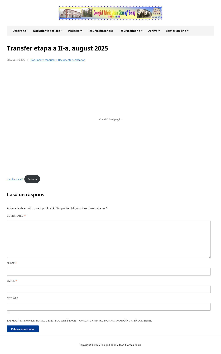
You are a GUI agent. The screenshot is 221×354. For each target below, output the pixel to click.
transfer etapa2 (15, 179)
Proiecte (73, 31)
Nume (12, 263)
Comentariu (16, 215)
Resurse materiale (100, 31)
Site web (12, 298)
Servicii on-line (176, 31)
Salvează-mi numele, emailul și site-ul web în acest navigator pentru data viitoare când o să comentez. (79, 320)
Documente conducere (44, 60)
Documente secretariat (71, 60)
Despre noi (20, 31)
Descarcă (32, 179)
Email (12, 280)
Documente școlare (46, 31)
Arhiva (152, 31)
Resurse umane (129, 31)
